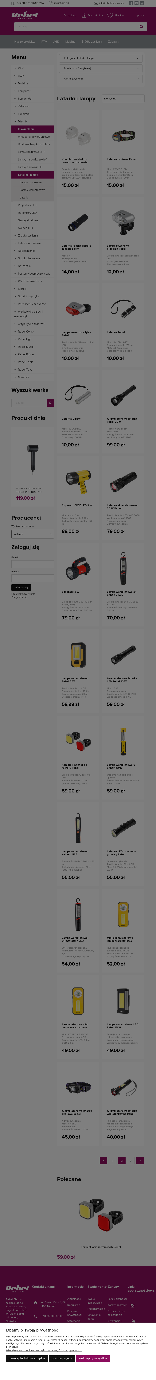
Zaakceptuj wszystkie (93, 1358)
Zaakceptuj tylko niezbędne (27, 1358)
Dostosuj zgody (62, 1358)
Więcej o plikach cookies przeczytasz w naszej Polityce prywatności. (44, 1350)
